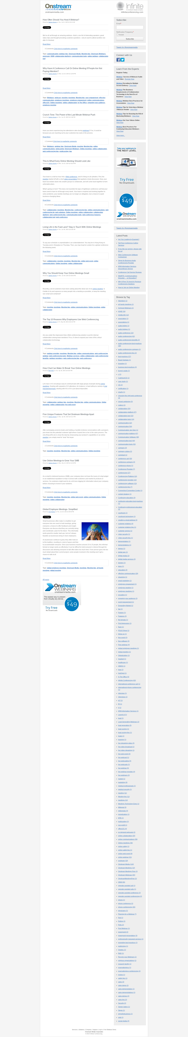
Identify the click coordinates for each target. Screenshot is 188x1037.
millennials (123, 811)
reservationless (124, 967)
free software (123, 641)
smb (120, 1017)
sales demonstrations (126, 992)
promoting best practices (127, 943)
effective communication (128, 573)
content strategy (124, 494)
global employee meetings (56, 568)
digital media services (127, 559)
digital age (123, 552)
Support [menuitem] (95, 1029)
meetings (71, 97)
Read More (47, 44)
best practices (124, 356)
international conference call (129, 684)
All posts (46, 580)
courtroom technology (127, 516)
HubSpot (122, 673)
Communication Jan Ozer (128, 430)
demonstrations (124, 545)
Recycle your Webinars (127, 957)
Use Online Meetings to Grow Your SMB (61, 460)
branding (122, 364)
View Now (132, 85)
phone (121, 900)
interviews (123, 697)
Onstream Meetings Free (128, 871)
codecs (121, 405)
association (123, 318)
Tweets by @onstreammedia (126, 47)
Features (122, 616)
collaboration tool (49, 217)
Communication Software (128, 437)
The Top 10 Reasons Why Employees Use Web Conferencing (71, 319)
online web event (87, 261)
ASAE (121, 311)
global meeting (55, 570)
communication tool (126, 441)
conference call (125, 458)
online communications (95, 100)
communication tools (79, 56)
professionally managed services (130, 939)
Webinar (119, 77)
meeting (65, 97)
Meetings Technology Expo (128, 804)
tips (70, 151)
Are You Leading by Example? (128, 239)
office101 (46, 102)
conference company (126, 462)
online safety (123, 846)
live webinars (124, 775)
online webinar (93, 56)
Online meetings (56, 102)
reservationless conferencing (129, 971)
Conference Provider (126, 469)
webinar (45, 356)
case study (123, 381)
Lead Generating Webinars (128, 722)
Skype (121, 1010)
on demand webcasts (126, 832)
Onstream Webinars (98, 54)
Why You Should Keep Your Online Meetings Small (66, 273)
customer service (125, 531)
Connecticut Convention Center (130, 490)
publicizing (123, 946)
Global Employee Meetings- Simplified (60, 509)
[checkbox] (129, 35)
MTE (121, 818)
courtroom (123, 513)
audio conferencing (126, 336)
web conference (62, 217)
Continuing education (126, 498)
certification (123, 388)
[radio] (129, 35)
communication (125, 426)
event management (126, 602)
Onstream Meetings (126, 868)
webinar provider (53, 353)
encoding (122, 595)
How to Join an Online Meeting (129, 287)
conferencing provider (127, 480)
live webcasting (124, 761)
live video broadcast (126, 747)
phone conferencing (126, 907)
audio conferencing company (129, 349)
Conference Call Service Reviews (130, 272)
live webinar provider (126, 772)
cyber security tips (125, 538)
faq (120, 609)
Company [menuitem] (88, 1029)
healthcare (123, 662)
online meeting (98, 289)
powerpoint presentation (127, 936)
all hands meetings (126, 304)
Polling (121, 921)
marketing (122, 782)
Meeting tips (85, 54)
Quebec (122, 950)
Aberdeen (122, 301)
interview (122, 693)
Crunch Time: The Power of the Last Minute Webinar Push (69, 115)
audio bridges (124, 329)
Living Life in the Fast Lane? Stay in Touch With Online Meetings (72, 227)
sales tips (122, 1000)
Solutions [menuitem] (81, 1029)
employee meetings (62, 100)
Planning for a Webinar (127, 914)
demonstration (124, 541)
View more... (120, 135)
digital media (123, 556)
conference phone (125, 466)
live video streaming (126, 750)
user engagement (91, 97)
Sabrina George (52, 22)
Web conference (71, 176)
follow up (122, 634)
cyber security (124, 534)
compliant (122, 455)
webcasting (60, 149)
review (121, 975)
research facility (124, 964)
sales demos (123, 996)
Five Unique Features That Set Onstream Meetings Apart (68, 414)
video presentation (70, 179)
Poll (120, 918)
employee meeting (49, 105)
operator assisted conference (129, 893)
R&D (121, 953)
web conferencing (101, 353)
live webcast (123, 757)
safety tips (122, 978)
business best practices (127, 367)
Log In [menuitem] (100, 1029)
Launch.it (122, 715)
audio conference (126, 333)
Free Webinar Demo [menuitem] (110, 1029)
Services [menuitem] (75, 1029)
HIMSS (121, 666)
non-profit (122, 825)
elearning (122, 577)
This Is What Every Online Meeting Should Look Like (66, 161)
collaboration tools (126, 419)
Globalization (124, 655)
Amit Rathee (51, 511)
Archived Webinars (126, 308)
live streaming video (126, 743)
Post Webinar (124, 928)
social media (123, 1021)
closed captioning (125, 401)
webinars (86, 130)
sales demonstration (126, 989)
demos (121, 549)
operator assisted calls (127, 889)
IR (120, 704)
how (120, 670)
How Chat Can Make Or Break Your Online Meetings (66, 368)
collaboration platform (63, 56)
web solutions (60, 212)
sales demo (123, 985)
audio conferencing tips (127, 353)
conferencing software (127, 483)
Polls (121, 925)
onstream (46, 56)
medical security (125, 789)
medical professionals (127, 786)
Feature (122, 613)
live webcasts (124, 764)
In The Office (82, 102)
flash (121, 627)
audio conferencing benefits (129, 340)
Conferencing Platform (127, 476)
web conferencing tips (51, 151)
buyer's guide (124, 371)
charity (121, 392)
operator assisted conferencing (130, 896)
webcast (58, 97)
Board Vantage (124, 360)
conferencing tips (80, 210)
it (119, 708)
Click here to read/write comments (66, 48)
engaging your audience (96, 102)
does (121, 566)
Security (122, 1003)
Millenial (122, 807)
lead (121, 718)
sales (121, 982)
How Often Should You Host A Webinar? (61, 20)
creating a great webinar (127, 520)
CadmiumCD (124, 378)
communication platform (128, 433)
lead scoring (123, 729)
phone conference (125, 903)
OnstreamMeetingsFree (127, 878)
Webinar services (73, 356)
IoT (120, 700)
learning (122, 740)
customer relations (125, 524)
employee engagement (78, 100)
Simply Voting (124, 1007)
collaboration (52, 210)
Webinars (50, 97)
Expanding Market (125, 606)
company (122, 448)
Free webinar (124, 645)
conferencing (124, 473)
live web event (70, 404)
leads (121, 736)
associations (123, 322)
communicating (52, 54)
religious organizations (127, 960)
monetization (123, 814)
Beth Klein (51, 370)
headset (122, 659)
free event (122, 637)
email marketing (125, 581)
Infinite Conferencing (127, 680)
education (122, 570)
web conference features (91, 215)
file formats (123, 620)
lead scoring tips (125, 732)
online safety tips (125, 850)
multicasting (63, 151)
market (121, 779)
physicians (123, 911)
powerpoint (123, 932)
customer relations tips (127, 527)
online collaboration (70, 102)
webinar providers (56, 358)
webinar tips (63, 54)
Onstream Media (75, 54)
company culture (125, 451)
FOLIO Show (123, 630)
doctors (122, 563)
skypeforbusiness (125, 1014)
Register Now (129, 79)
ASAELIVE (123, 315)
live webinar (123, 768)
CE (120, 385)
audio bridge (123, 326)
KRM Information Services (128, 711)
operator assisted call (126, 886)
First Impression (124, 623)
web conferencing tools (57, 356)
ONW (52, 56)
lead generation (124, 725)
